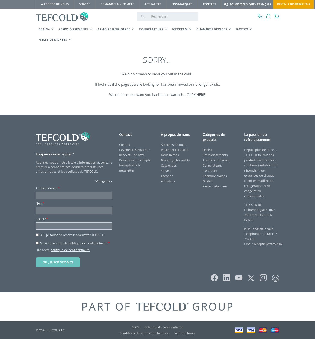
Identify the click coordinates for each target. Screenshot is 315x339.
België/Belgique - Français (250, 4)
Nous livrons (170, 155)
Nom (40, 203)
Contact (124, 145)
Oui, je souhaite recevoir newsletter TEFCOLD (71, 235)
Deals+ (207, 150)
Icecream (180, 29)
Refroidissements (74, 29)
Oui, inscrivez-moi (58, 262)
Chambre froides (215, 176)
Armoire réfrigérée (114, 29)
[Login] (268, 16)
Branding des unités (175, 160)
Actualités (168, 181)
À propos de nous (173, 145)
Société (42, 219)
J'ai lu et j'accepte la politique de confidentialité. (74, 243)
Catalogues (169, 165)
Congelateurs (212, 165)
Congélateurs (151, 29)
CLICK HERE (196, 94)
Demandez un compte (135, 160)
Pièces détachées (52, 39)
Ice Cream (210, 171)
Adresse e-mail (48, 188)
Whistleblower (185, 333)
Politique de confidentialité (164, 327)
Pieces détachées (215, 186)
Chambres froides (211, 29)
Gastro (242, 29)
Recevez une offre (132, 155)
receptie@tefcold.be (268, 244)
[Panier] (276, 16)
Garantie (167, 176)
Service (166, 171)
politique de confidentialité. (70, 250)
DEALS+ (44, 29)
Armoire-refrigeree (216, 160)
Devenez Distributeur (134, 150)
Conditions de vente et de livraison (145, 333)
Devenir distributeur (293, 4)
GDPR (136, 327)
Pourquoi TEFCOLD (174, 150)
